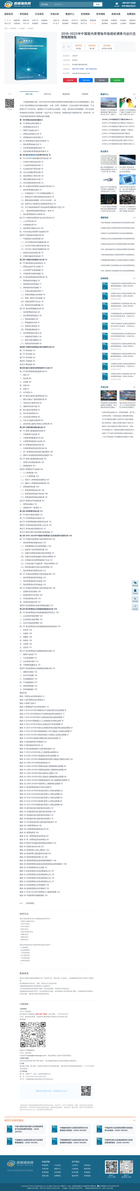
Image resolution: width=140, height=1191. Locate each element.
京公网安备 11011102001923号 (109, 1186)
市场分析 (54, 14)
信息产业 (56, 20)
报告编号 (66, 56)
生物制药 (114, 20)
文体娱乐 (31, 28)
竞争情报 (100, 14)
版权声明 (75, 1176)
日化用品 (123, 20)
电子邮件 (66, 73)
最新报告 (104, 217)
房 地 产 (56, 23)
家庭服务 (133, 23)
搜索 (98, 4)
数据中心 (70, 14)
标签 (21, 903)
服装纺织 (133, 20)
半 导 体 (93, 23)
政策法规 (116, 14)
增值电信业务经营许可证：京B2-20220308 (99, 1188)
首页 (5, 28)
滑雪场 (31, 155)
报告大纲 (28, 94)
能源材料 (17, 20)
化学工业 (35, 20)
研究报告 (24, 14)
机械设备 (44, 20)
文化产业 (75, 20)
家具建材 (65, 23)
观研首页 (8, 14)
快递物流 (35, 23)
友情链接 (87, 1176)
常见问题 (75, 1172)
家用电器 (75, 23)
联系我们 (87, 1165)
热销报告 (104, 278)
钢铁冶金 (26, 20)
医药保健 (105, 20)
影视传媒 (93, 20)
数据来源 (66, 94)
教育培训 (84, 20)
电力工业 (8, 23)
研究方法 (47, 94)
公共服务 (123, 23)
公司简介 (75, 1165)
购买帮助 (87, 1169)
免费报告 (131, 14)
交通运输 (17, 23)
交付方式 (66, 64)
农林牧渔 (44, 23)
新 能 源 (8, 20)
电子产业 (84, 23)
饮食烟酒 (114, 23)
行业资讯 (39, 14)
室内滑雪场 (30, 903)
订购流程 (84, 94)
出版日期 (66, 60)
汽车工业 (26, 23)
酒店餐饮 (105, 23)
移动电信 (65, 20)
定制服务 (87, 1172)
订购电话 (66, 69)
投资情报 (85, 14)
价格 (66, 47)
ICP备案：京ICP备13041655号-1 (72, 1188)
